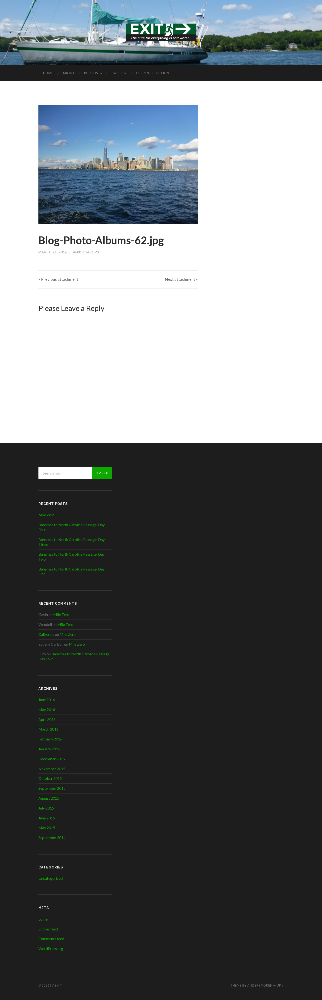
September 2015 (52, 788)
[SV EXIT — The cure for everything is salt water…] (161, 32)
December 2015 (51, 758)
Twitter (119, 73)
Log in (43, 919)
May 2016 (46, 709)
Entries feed (48, 929)
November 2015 (51, 768)
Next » (181, 279)
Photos (91, 73)
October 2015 (50, 778)
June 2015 (46, 818)
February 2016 (50, 739)
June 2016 (46, 699)
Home (48, 73)
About (69, 73)
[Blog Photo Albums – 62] (118, 164)
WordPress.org (50, 948)
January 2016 (49, 749)
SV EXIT (56, 985)
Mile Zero (46, 514)
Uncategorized (50, 878)
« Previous (58, 279)
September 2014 (52, 837)
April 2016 (47, 719)
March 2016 (48, 729)
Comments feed (51, 938)
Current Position (152, 73)
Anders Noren (259, 985)
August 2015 (48, 798)
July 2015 (46, 808)
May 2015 (46, 827)
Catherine (46, 634)
